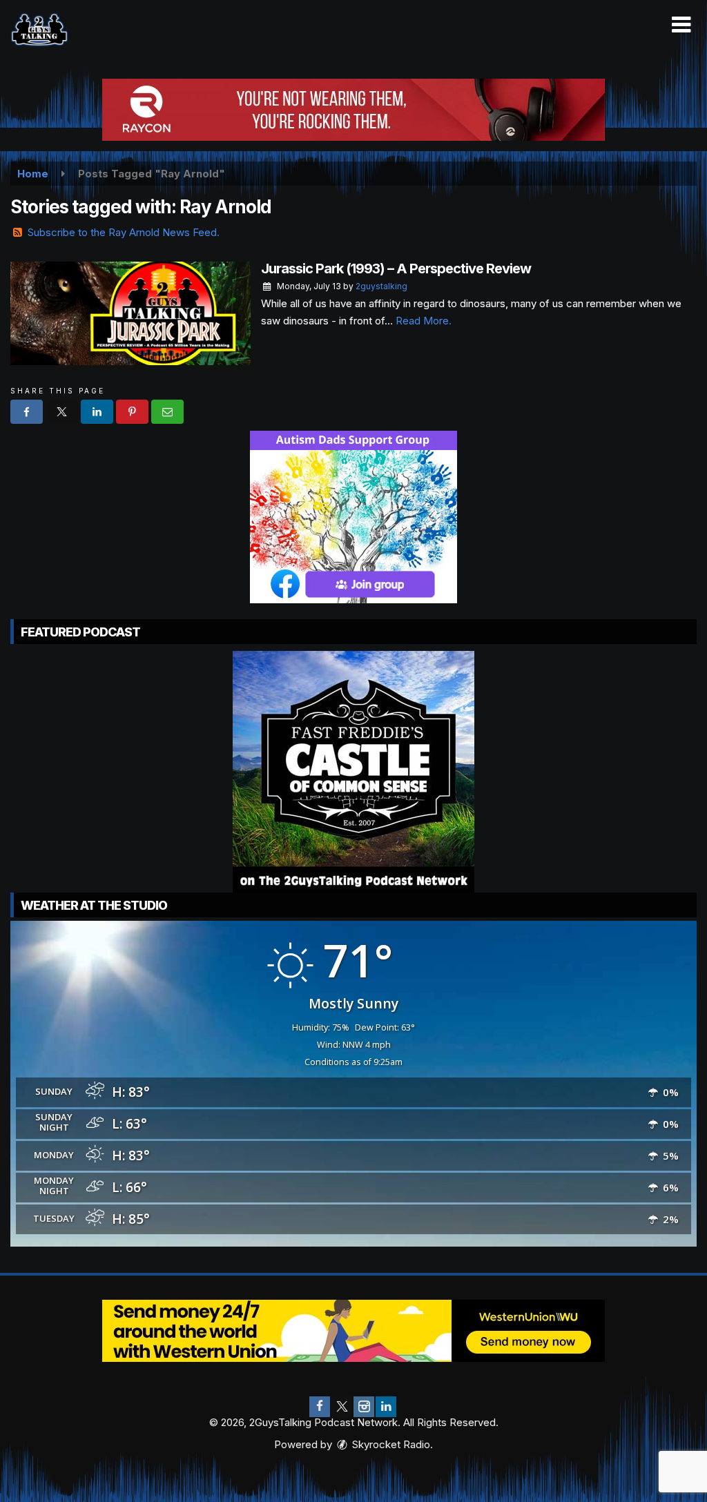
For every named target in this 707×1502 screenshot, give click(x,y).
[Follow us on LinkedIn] (386, 1406)
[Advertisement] (353, 110)
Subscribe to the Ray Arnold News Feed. (124, 232)
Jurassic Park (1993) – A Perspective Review (396, 268)
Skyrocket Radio (389, 1444)
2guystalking (381, 286)
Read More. (424, 320)
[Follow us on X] (341, 1406)
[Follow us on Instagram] (364, 1406)
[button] (681, 25)
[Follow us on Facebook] (319, 1406)
